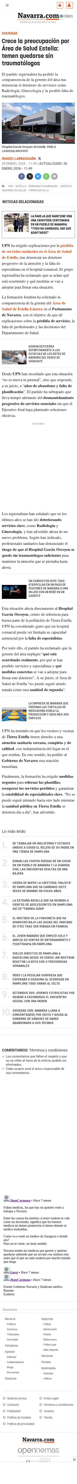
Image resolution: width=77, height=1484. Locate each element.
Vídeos (48, 1378)
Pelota (47, 1334)
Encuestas (13, 1372)
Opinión (10, 1352)
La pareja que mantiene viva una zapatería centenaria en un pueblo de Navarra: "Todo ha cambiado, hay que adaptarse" (51, 224)
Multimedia (48, 1368)
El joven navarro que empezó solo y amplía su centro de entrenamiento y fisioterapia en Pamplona (41, 940)
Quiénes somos (17, 1398)
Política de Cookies (19, 1417)
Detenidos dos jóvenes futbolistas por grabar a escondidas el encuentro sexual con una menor (44, 997)
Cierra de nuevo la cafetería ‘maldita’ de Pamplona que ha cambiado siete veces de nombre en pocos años (42, 887)
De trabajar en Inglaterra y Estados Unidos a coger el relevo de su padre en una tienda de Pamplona (43, 847)
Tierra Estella (39, 190)
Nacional (47, 1356)
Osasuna (10, 1378)
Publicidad (14, 1411)
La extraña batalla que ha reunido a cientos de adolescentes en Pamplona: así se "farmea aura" (43, 904)
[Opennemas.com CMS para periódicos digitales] (38, 1454)
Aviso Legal (51, 1398)
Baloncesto (50, 1329)
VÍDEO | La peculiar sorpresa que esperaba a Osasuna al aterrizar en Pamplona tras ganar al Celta (41, 979)
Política (11, 1324)
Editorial (11, 1357)
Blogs (10, 1367)
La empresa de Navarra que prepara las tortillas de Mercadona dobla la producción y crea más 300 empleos (49, 711)
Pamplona (11, 1345)
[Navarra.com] (38, 16)
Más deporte (51, 1349)
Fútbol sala (50, 1344)
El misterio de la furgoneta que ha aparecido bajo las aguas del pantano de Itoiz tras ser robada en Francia (42, 922)
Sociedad (12, 1339)
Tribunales (13, 1334)
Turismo (49, 1411)
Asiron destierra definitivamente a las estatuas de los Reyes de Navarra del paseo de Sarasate (47, 354)
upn (10, 186)
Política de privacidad (20, 1424)
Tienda (48, 1417)
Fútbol (47, 1324)
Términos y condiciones (48, 1050)
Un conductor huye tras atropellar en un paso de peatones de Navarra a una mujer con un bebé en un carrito (48, 588)
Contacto (13, 1405)
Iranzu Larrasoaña (19, 159)
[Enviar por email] (54, 176)
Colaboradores (15, 1362)
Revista (46, 1362)
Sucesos (12, 1329)
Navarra (10, 1319)
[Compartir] (21, 176)
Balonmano (50, 1339)
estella (21, 186)
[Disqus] (38, 1134)
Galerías (48, 1373)
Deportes (47, 1319)
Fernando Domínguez (43, 186)
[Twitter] (39, 159)
